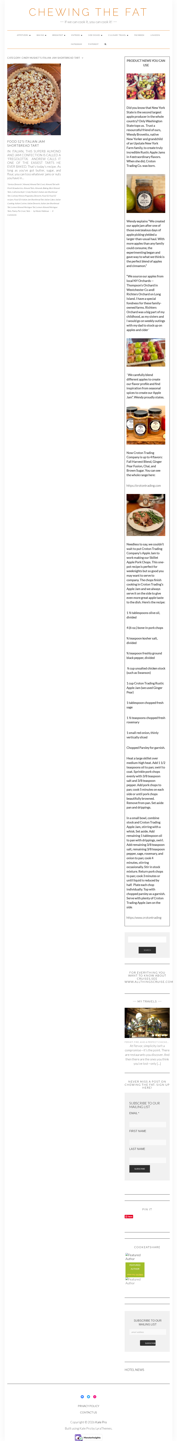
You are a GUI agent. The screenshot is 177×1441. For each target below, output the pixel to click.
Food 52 (45, 196)
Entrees (76, 35)
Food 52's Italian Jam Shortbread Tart (29, 199)
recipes (139, 1274)
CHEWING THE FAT (88, 12)
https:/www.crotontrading (144, 917)
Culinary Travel (117, 35)
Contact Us (88, 1412)
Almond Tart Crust (37, 184)
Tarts (28, 211)
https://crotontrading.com (144, 485)
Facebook (139, 35)
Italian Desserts (33, 203)
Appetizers (23, 35)
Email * (134, 1113)
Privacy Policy (88, 1406)
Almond (26, 184)
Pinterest (93, 44)
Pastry (14, 211)
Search (147, 950)
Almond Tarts (29, 188)
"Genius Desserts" (14, 184)
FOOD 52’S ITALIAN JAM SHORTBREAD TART (26, 143)
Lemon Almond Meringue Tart (23, 207)
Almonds (38, 188)
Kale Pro (101, 1422)
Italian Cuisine (21, 203)
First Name (137, 1131)
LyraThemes (103, 1428)
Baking (41, 35)
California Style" (18, 192)
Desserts (37, 196)
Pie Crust (21, 211)
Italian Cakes (49, 199)
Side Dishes (94, 35)
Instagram (76, 44)
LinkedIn (155, 35)
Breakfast (58, 35)
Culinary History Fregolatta (22, 196)
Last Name (137, 1148)
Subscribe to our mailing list (148, 1322)
